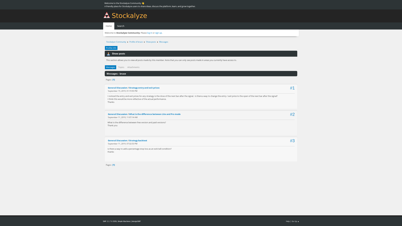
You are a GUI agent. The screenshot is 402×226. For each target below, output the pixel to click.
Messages (110, 67)
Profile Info (111, 47)
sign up (158, 32)
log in (149, 32)
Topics (121, 67)
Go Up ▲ (295, 221)
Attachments (133, 67)
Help (288, 221)
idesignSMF (136, 221)
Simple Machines (124, 221)
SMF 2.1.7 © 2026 (110, 221)
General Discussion (117, 87)
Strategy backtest (138, 140)
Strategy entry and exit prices (144, 87)
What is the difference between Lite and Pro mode (155, 114)
